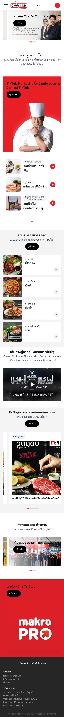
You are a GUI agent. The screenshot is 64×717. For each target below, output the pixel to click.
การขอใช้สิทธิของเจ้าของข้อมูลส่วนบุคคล (20, 699)
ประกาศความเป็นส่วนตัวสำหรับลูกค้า (18, 692)
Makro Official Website (13, 705)
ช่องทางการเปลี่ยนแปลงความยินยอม (18, 702)
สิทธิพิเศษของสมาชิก (11, 679)
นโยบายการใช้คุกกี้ (10, 695)
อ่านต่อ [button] (13, 553)
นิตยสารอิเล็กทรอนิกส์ (12, 676)
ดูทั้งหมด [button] (32, 246)
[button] (52, 166)
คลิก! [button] (13, 23)
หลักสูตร (6, 682)
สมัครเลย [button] (13, 593)
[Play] (32, 384)
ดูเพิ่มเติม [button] (13, 94)
